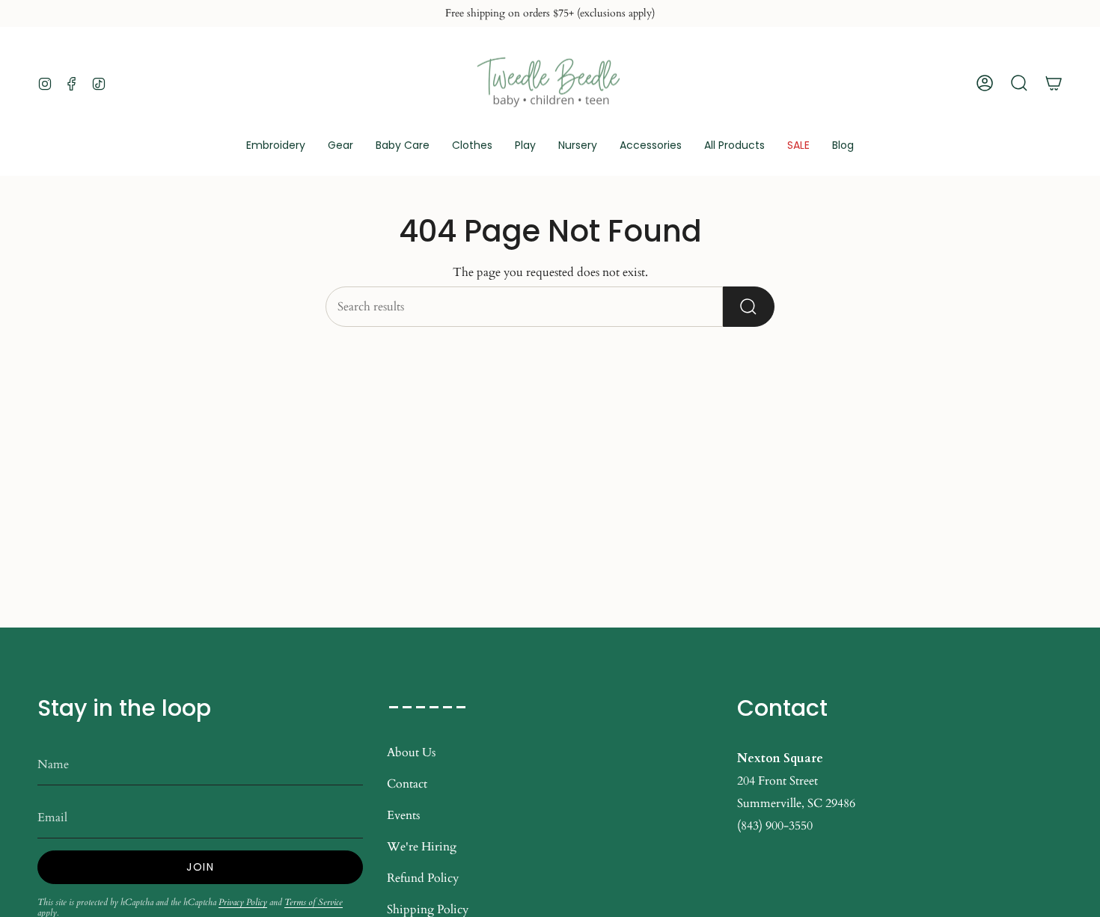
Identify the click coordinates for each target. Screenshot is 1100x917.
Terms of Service (313, 902)
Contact (407, 784)
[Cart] (1053, 83)
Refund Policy (423, 878)
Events (403, 815)
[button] (340, 146)
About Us (411, 752)
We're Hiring (421, 846)
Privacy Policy (243, 902)
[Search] (748, 306)
